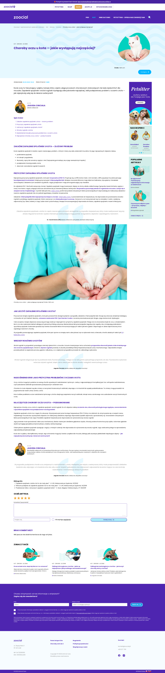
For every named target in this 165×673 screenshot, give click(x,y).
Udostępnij (144, 72)
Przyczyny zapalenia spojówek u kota (29, 124)
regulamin (67, 519)
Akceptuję (63, 520)
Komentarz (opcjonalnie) (21, 502)
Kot (94, 17)
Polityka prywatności (80, 644)
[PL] (146, 671)
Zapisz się (135, 604)
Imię (15, 602)
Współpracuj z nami (80, 647)
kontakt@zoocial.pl (124, 646)
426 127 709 (122, 649)
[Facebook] (119, 656)
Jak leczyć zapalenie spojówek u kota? (29, 127)
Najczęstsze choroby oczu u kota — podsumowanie (34, 136)
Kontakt (121, 640)
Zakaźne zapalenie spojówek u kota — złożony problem (35, 122)
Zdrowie (52, 27)
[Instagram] (124, 656)
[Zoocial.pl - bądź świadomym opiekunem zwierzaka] (21, 17)
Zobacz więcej (136, 216)
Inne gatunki (104, 17)
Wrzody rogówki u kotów (25, 130)
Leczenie (58, 27)
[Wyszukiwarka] (149, 17)
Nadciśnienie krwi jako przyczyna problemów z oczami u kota (37, 133)
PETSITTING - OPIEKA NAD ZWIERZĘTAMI (129, 17)
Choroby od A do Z (56, 644)
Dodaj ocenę (108, 519)
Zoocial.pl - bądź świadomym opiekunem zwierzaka (29, 27)
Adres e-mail (76, 602)
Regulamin (77, 640)
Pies (87, 17)
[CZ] (148, 671)
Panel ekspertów (56, 640)
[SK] (150, 671)
